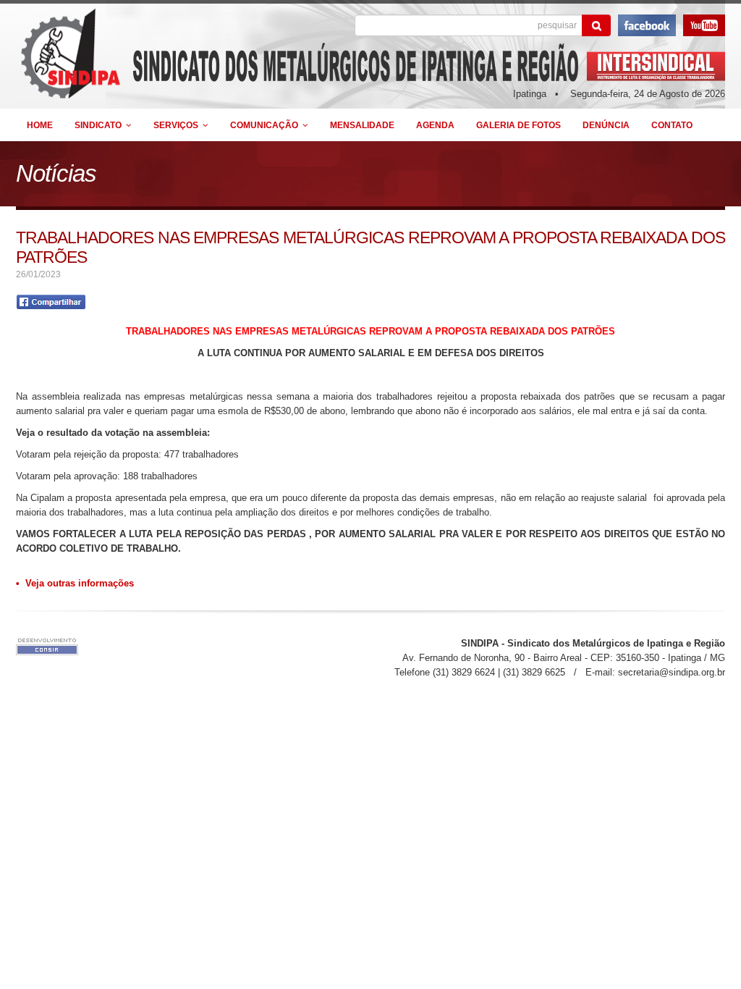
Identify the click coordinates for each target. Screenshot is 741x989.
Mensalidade (362, 125)
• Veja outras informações (75, 583)
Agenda (435, 125)
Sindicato (100, 125)
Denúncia (606, 125)
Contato (672, 125)
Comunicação (266, 125)
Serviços (178, 125)
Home (40, 125)
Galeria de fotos (518, 125)
